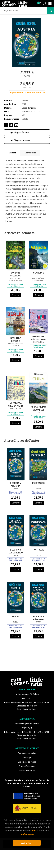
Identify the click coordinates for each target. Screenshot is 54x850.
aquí (34, 830)
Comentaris (30, 152)
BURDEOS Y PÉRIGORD (38, 618)
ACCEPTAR (26, 843)
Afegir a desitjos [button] (21, 140)
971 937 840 (27, 728)
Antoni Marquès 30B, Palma (27, 724)
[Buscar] (50, 10)
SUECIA (15, 616)
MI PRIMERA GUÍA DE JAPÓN (38, 338)
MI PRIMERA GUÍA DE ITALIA (15, 404)
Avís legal (27, 757)
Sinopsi (12, 152)
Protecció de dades (27, 766)
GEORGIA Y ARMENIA (15, 484)
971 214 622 (27, 698)
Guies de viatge (29, 108)
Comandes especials (27, 753)
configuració (27, 834)
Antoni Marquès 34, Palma (27, 694)
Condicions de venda (27, 762)
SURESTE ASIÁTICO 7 (15, 274)
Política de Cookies (27, 770)
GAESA (27, 76)
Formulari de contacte (27, 709)
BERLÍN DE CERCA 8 (15, 339)
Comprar (16, 295)
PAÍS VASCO (38, 483)
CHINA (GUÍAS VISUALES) (38, 408)
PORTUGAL (38, 550)
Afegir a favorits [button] (21, 132)
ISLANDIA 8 (38, 273)
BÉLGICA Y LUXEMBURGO (15, 551)
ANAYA (25, 100)
